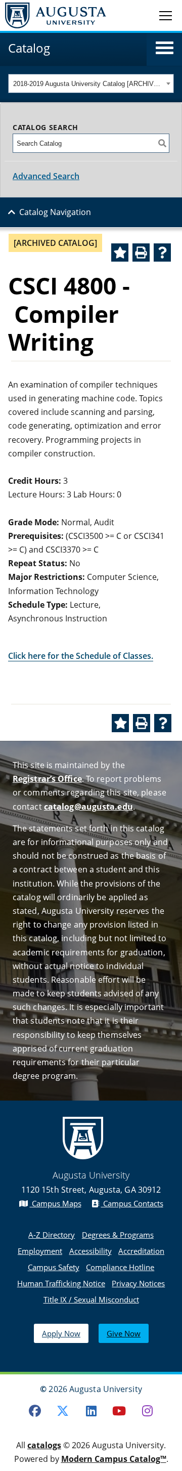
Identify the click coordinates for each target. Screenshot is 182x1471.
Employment (40, 1251)
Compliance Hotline (120, 1267)
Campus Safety (53, 1267)
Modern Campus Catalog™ (113, 1458)
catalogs (44, 1445)
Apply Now (61, 1333)
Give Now (124, 1333)
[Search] (162, 143)
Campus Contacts (132, 1203)
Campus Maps (55, 1203)
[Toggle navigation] (165, 15)
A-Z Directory (51, 1235)
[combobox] (91, 83)
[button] (164, 48)
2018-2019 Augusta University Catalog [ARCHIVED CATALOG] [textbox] (88, 84)
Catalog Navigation (55, 212)
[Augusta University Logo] (53, 15)
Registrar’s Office (47, 778)
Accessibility (90, 1251)
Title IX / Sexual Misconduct (91, 1299)
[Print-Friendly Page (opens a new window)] (141, 252)
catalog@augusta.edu (88, 806)
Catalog (29, 47)
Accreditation (141, 1251)
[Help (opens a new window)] (162, 252)
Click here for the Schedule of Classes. (80, 655)
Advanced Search (46, 176)
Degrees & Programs (118, 1235)
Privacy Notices (138, 1283)
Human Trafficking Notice (61, 1283)
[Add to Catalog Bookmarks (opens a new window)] (119, 252)
